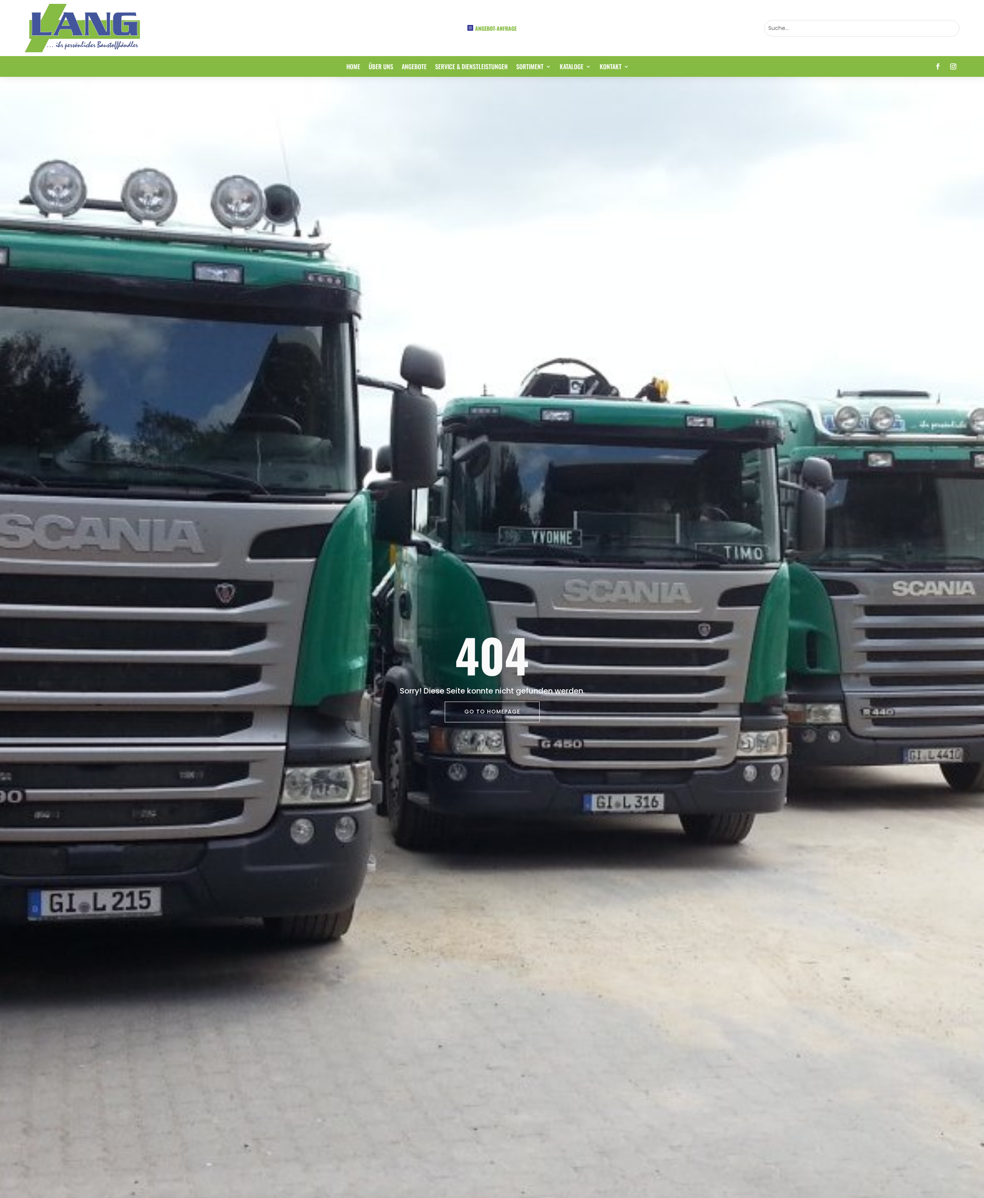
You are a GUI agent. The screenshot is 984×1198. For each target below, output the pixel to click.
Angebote (414, 67)
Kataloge (571, 67)
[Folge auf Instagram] (953, 66)
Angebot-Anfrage (496, 28)
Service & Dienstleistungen (471, 67)
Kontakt (611, 67)
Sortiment (530, 67)
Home (353, 67)
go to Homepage (492, 711)
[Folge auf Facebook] (938, 66)
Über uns (381, 67)
